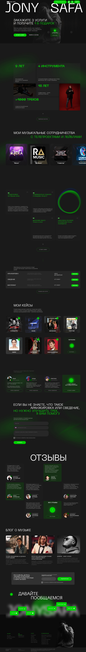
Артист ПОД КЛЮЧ (34, 642)
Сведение (32, 636)
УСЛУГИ (32, 633)
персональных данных (30, 437)
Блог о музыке (9, 638)
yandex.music (60, 604)
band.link (70, 608)
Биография (9, 635)
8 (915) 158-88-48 (60, 2)
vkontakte (50, 608)
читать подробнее (14, 390)
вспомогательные (45, 633)
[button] (54, 32)
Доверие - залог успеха (64, 556)
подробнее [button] (75, 279)
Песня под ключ (33, 639)
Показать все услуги (43, 291)
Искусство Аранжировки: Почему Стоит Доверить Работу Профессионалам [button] (41, 558)
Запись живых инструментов (46, 635)
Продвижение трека (44, 643)
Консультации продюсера (45, 639)
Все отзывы (52, 516)
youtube (13, 613)
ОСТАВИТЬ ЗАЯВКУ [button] (71, 390)
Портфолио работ (21, 635)
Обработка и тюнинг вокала (46, 636)
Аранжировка (33, 635)
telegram (21, 608)
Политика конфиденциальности (21, 650)
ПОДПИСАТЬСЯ (64, 578)
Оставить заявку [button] (43, 249)
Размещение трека (44, 642)
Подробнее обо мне (43, 119)
